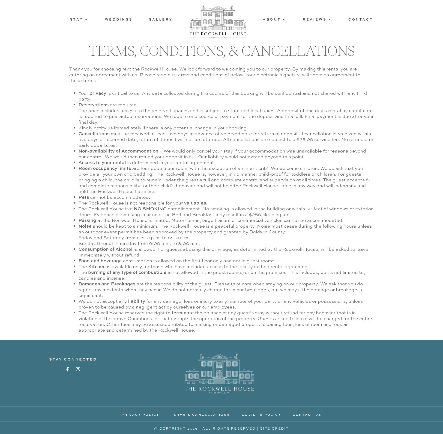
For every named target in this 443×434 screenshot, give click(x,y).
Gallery (161, 19)
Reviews (314, 19)
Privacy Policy (140, 415)
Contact (360, 19)
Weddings (119, 19)
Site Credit (274, 428)
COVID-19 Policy (261, 415)
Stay (76, 19)
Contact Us (307, 415)
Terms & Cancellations (200, 415)
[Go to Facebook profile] (67, 369)
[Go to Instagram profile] (78, 369)
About (272, 19)
